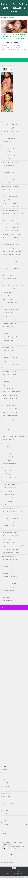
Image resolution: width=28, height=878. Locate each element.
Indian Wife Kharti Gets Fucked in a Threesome (12, 213)
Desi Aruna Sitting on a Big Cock (9, 220)
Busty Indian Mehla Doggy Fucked (10, 313)
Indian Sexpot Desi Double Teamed (10, 162)
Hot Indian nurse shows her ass (9, 532)
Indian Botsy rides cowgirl (8, 593)
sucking (12, 846)
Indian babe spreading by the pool (10, 501)
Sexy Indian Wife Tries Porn (8, 306)
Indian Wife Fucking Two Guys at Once (11, 316)
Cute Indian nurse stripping (8, 525)
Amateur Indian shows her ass (9, 556)
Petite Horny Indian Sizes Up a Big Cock (11, 182)
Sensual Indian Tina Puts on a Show (10, 258)
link (27, 855)
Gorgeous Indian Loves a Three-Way (10, 289)
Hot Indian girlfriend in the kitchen (10, 518)
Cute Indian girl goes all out (8, 402)
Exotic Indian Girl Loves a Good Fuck (10, 282)
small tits (16, 846)
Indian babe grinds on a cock (9, 600)
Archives (3, 822)
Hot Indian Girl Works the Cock (9, 152)
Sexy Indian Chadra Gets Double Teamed (11, 217)
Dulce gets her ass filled (7, 361)
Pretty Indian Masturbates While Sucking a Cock (13, 302)
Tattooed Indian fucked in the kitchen (10, 549)
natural (2, 846)
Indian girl (7, 842)
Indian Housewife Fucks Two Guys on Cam (11, 251)
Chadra (10, 846)
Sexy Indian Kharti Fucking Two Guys (10, 193)
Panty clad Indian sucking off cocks (10, 419)
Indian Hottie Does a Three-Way (9, 439)
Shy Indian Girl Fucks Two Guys (9, 326)
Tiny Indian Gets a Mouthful (8, 138)
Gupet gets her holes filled (8, 350)
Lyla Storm (11, 852)
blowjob (15, 842)
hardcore (14, 850)
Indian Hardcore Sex (7, 796)
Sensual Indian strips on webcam (9, 559)
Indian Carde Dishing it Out (8, 134)
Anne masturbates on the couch (9, 453)
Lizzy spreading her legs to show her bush (11, 539)
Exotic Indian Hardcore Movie (9, 323)
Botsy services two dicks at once (9, 395)
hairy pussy (23, 852)
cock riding (13, 844)
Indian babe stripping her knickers (10, 491)
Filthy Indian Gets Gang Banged (9, 337)
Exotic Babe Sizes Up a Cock (8, 330)
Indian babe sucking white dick (9, 463)
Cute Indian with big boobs (8, 381)
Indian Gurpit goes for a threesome (10, 364)
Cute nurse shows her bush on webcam (11, 484)
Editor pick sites (5, 833)
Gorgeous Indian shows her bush (9, 385)
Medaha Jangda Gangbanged (9, 155)
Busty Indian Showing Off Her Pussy (10, 165)
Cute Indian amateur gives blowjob (10, 450)
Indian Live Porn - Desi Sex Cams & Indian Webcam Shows (14, 8)
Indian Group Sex (6, 789)
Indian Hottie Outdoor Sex (8, 299)
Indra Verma (19, 850)
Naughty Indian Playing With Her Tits (10, 131)
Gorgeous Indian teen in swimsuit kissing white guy (13, 546)
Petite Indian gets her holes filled (9, 340)
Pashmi (14, 852)
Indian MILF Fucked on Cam (8, 158)
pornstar (11, 842)
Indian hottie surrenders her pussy (10, 388)
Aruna (10, 850)
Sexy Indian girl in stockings (8, 456)
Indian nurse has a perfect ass (9, 374)
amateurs (2, 854)
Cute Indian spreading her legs (9, 528)
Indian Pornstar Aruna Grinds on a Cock (11, 179)
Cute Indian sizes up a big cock (9, 587)
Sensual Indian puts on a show (9, 573)
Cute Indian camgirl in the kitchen (9, 590)
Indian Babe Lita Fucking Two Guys (10, 124)
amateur (20, 844)
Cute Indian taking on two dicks (9, 498)
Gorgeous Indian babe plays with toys (10, 487)
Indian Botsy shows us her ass (9, 405)
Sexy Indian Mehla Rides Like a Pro (10, 230)
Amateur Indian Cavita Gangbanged (10, 186)
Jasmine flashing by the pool (8, 474)
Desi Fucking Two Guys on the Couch (10, 227)
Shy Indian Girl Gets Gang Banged (10, 248)
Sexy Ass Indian (20, 38)
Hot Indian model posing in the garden (11, 522)
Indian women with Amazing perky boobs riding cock (14, 436)
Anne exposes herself (7, 470)
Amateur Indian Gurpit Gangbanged (10, 237)
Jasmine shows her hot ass (8, 515)
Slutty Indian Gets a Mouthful (8, 200)
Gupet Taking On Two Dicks (8, 169)
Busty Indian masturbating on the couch (11, 354)
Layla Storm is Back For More (9, 278)
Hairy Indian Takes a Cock (8, 443)
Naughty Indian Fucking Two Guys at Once (12, 121)
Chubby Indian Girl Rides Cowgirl (9, 261)
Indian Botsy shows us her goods (9, 371)
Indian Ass (22, 34)
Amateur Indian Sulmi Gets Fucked (10, 206)
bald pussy (19, 846)
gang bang (2, 850)
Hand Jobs (4, 769)
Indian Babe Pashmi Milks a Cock (12, 42)
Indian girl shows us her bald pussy (10, 580)
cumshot (23, 844)
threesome (4, 844)
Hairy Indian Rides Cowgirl (8, 292)
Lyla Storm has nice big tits (8, 494)
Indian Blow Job (12, 36)
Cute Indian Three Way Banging (9, 295)
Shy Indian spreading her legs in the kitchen (12, 511)
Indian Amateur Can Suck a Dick (9, 176)
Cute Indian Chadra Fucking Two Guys (11, 234)
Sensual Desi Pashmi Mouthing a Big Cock (11, 224)
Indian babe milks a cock (8, 467)
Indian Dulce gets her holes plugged (10, 415)
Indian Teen (6, 38)
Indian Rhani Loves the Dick (8, 145)
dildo (2, 856)
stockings (2, 852)
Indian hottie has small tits (8, 597)
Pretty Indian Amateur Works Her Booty (11, 254)
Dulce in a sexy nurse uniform (9, 583)
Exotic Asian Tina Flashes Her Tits (9, 398)
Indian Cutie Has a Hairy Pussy (9, 343)
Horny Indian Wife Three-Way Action (10, 271)
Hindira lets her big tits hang (8, 378)
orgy (5, 850)
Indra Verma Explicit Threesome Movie (10, 268)
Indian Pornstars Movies (7, 803)
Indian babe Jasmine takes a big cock (10, 552)
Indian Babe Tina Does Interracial (9, 412)
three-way (7, 846)
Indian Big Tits (4, 36)
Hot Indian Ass (4, 34)
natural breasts (18, 852)
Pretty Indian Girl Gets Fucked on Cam (10, 265)
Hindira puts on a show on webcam (10, 535)
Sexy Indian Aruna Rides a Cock (9, 319)
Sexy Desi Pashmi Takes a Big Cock (10, 244)
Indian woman (6, 852)
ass (4, 846)
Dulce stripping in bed (7, 460)
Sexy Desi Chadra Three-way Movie (10, 203)
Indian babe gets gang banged (9, 432)
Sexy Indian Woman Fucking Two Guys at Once (12, 285)
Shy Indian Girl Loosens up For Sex (10, 275)
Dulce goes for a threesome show (10, 477)
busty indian (9, 844)
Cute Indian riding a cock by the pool (10, 357)
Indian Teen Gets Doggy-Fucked (9, 128)
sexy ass (25, 848)
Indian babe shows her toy (8, 333)
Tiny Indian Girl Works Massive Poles (10, 309)
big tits (22, 850)
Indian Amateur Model (14, 34)
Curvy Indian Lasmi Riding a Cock (10, 210)
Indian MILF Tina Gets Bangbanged (10, 196)
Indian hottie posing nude (8, 480)
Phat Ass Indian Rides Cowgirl (9, 141)
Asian (7, 850)
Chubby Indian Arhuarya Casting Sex (10, 241)
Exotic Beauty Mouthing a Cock (9, 563)
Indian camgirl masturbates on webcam (11, 391)
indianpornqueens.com (13, 848)
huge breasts (19, 842)
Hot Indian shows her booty (8, 446)
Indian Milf (4, 800)
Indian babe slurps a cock (8, 508)
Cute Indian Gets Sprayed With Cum (10, 409)
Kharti (25, 850)
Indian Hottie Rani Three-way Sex (9, 189)
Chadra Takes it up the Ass (8, 148)
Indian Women (13, 38)
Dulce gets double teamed (8, 429)
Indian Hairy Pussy (6, 793)
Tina (9, 842)
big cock (17, 844)
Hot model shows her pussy (8, 570)
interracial (3, 842)
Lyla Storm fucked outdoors (8, 367)
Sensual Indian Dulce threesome (9, 576)
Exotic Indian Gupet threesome (9, 504)
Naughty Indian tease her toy (8, 542)
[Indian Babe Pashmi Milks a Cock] (14, 26)
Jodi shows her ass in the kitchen (9, 426)
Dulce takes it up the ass (7, 422)
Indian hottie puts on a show (8, 347)
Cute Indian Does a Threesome (9, 566)
